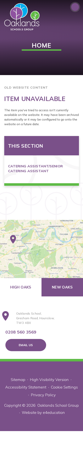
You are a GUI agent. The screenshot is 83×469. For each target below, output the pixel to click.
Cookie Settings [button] (64, 387)
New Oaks (62, 287)
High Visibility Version (49, 379)
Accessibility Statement (25, 387)
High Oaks (20, 287)
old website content (26, 87)
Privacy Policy (43, 394)
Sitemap (18, 379)
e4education (54, 412)
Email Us (26, 345)
